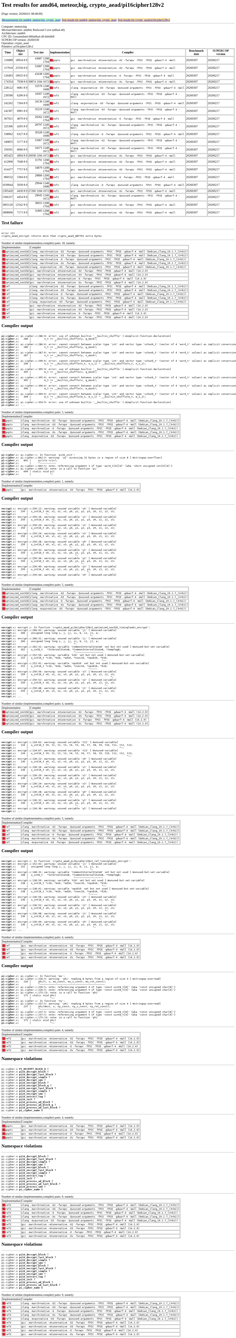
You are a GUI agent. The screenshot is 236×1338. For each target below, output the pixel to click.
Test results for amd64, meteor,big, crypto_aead (89, 20)
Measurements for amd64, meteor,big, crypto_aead (31, 20)
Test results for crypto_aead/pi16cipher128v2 (144, 20)
